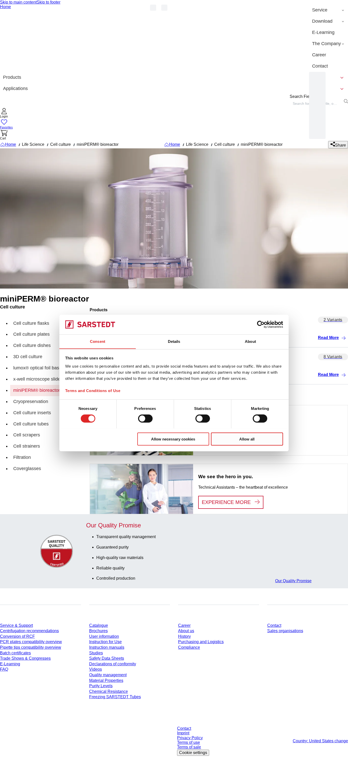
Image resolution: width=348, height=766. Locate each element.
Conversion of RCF (17, 636)
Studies (96, 653)
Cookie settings (193, 752)
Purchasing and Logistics (201, 642)
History (184, 636)
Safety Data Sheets (106, 658)
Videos (95, 669)
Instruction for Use (105, 642)
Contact (274, 625)
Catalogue (98, 625)
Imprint (183, 733)
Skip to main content (18, 2)
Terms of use (188, 742)
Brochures (98, 631)
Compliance (189, 647)
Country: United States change (320, 741)
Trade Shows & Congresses (25, 658)
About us (186, 631)
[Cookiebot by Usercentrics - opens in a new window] (260, 324)
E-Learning (10, 664)
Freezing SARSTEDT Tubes (115, 697)
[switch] (145, 418)
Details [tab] (174, 341)
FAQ (4, 669)
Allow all (247, 439)
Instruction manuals (106, 647)
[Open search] (346, 101)
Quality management (108, 675)
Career (184, 625)
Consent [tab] (97, 341)
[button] (4, 113)
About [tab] (250, 341)
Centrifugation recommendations (29, 631)
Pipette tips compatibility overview (30, 647)
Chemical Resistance (108, 691)
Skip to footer (48, 2)
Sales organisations (285, 631)
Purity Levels (101, 686)
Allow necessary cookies (173, 439)
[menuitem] (328, 10)
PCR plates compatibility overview (31, 642)
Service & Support (16, 625)
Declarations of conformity (112, 664)
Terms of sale (189, 747)
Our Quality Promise (293, 581)
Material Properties (106, 680)
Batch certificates (15, 653)
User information (104, 636)
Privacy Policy (190, 738)
